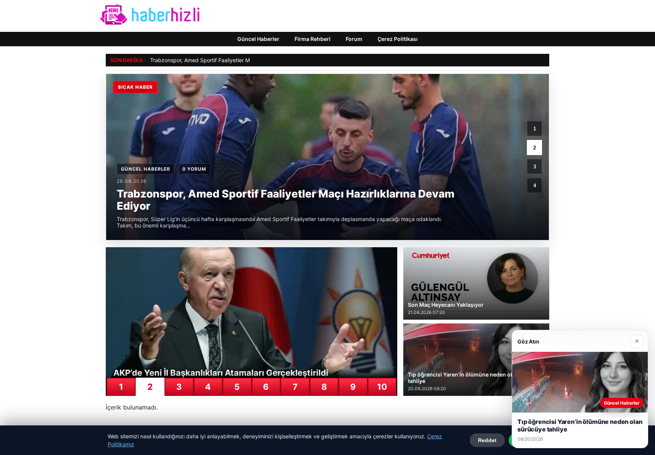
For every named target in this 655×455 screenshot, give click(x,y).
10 (382, 387)
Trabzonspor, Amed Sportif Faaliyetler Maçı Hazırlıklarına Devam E (231, 60)
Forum (354, 39)
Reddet (487, 440)
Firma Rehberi (313, 39)
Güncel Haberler (258, 39)
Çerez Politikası (398, 39)
